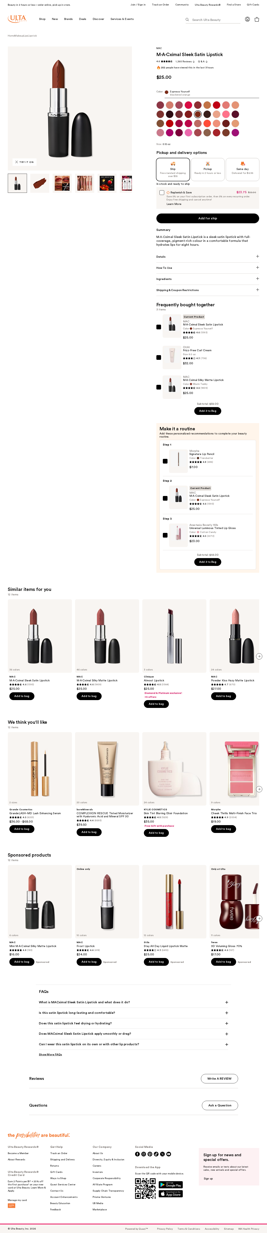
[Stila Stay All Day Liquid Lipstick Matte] (174, 910)
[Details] (207, 256)
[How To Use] (207, 268)
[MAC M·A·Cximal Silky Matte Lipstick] (107, 645)
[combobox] (207, 94)
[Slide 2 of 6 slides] (39, 183)
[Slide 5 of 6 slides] (107, 183)
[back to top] (255, 1221)
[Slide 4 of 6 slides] (84, 183)
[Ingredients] (207, 279)
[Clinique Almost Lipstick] (174, 649)
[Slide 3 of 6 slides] (62, 183)
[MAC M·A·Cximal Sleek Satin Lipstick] (40, 645)
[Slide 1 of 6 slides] (17, 183)
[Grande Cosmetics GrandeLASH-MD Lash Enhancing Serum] (40, 778)
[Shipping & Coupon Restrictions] (207, 290)
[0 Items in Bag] (256, 19)
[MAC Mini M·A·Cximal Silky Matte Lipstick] (40, 910)
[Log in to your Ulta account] (247, 19)
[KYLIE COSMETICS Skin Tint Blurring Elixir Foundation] (174, 779)
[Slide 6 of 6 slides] (129, 183)
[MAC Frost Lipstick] (107, 910)
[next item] (259, 656)
